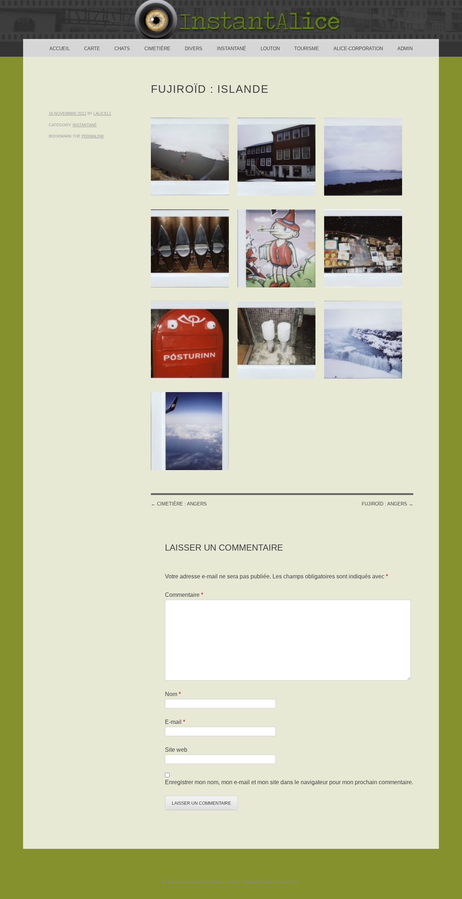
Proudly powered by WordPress (193, 881)
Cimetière (157, 48)
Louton (270, 48)
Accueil (59, 48)
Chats (122, 48)
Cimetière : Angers (179, 504)
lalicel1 (102, 113)
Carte (92, 48)
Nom (173, 694)
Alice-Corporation (358, 48)
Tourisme (306, 48)
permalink (93, 136)
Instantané (231, 48)
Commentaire (184, 595)
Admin (405, 48)
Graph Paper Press (280, 881)
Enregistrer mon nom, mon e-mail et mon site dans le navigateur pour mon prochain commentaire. (289, 782)
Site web (176, 750)
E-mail (175, 722)
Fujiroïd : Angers (387, 504)
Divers (193, 48)
